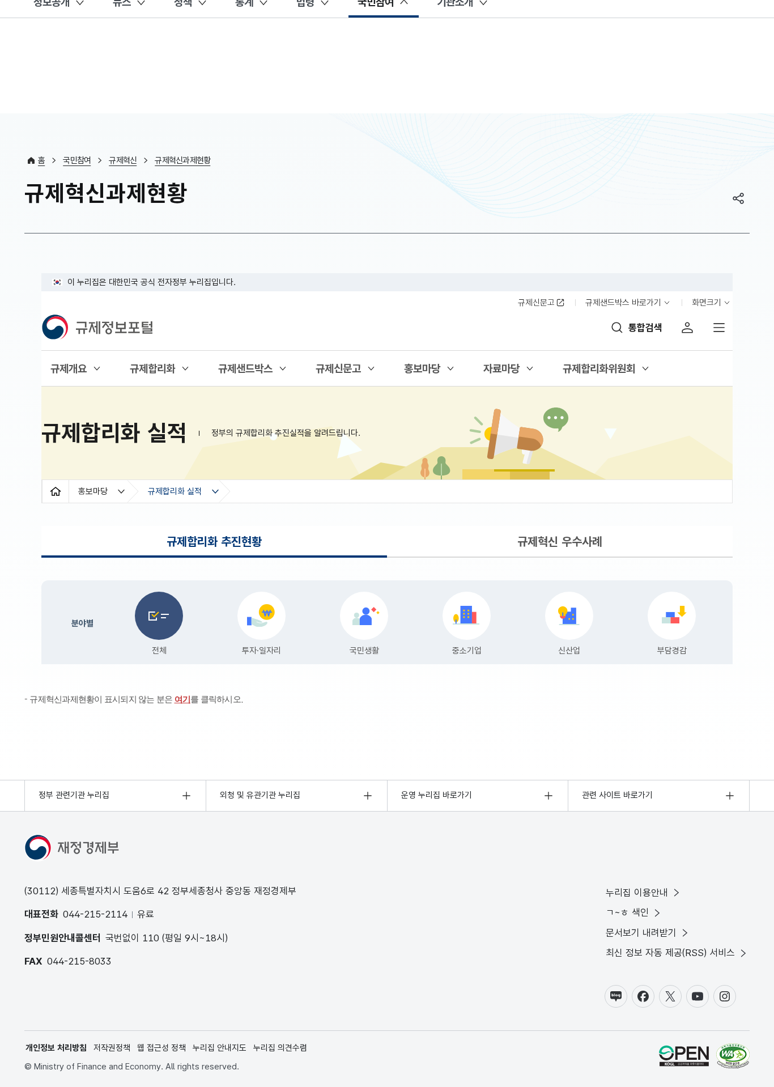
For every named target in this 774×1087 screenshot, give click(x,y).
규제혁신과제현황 (182, 160)
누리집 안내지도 (219, 1048)
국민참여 (77, 160)
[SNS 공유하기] (738, 198)
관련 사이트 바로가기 (617, 795)
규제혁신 (123, 160)
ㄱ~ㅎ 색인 (627, 912)
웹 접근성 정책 (161, 1048)
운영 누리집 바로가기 (436, 795)
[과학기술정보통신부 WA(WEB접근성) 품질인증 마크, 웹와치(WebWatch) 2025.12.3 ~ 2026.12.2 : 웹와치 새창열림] (733, 1057)
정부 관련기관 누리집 (74, 795)
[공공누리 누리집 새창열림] (683, 1058)
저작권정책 (111, 1048)
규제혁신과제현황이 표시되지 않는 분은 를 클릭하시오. (136, 699)
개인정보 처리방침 (56, 1048)
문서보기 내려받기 (641, 933)
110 (150, 938)
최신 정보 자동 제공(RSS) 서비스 (670, 952)
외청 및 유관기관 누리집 (260, 795)
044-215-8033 (79, 961)
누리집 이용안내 (637, 892)
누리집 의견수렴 (280, 1048)
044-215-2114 (95, 914)
